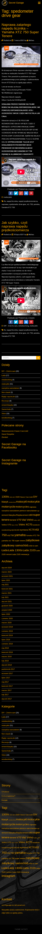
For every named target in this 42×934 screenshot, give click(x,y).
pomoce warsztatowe (28, 511)
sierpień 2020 (7, 610)
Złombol (5, 437)
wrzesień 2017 (7, 673)
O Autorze (5, 792)
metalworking (7, 380)
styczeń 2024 (7, 568)
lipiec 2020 (6, 614)
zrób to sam (33, 546)
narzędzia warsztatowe (10, 388)
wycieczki (15, 530)
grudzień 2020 (7, 606)
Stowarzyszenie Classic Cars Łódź (15, 431)
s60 (31, 515)
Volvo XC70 (25, 524)
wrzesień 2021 (7, 576)
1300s (5, 496)
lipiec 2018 (6, 640)
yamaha (20, 535)
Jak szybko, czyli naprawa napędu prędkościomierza (15, 226)
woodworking (7, 418)
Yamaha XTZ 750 (33, 535)
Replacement (22, 515)
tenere (13, 520)
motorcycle (8, 506)
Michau (31, 40)
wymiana (24, 530)
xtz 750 (30, 204)
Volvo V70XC (15, 525)
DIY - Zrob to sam (10, 326)
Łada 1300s (15, 550)
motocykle (5, 384)
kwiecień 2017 (7, 686)
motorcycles (22, 506)
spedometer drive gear (17, 204)
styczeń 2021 (7, 601)
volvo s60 (37, 520)
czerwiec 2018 (7, 644)
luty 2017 (5, 695)
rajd (38, 511)
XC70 (31, 529)
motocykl (21, 501)
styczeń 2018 (7, 665)
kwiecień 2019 (7, 635)
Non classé (6, 392)
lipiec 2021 (6, 580)
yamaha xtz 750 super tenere (13, 541)
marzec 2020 (7, 623)
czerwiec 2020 (7, 618)
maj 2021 (5, 584)
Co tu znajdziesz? (8, 796)
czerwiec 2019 (7, 631)
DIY (35, 496)
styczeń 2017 (7, 699)
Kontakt (4, 800)
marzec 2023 (7, 572)
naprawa (32, 507)
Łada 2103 (29, 550)
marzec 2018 (7, 656)
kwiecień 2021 (7, 589)
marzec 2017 (7, 690)
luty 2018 (5, 661)
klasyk (5, 501)
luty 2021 (5, 597)
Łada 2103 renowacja (20, 554)
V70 (19, 519)
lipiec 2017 (6, 678)
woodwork (36, 525)
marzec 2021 (7, 593)
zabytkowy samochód (15, 545)
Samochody (6, 409)
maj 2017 (5, 682)
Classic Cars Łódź (26, 497)
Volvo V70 (6, 525)
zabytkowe (33, 540)
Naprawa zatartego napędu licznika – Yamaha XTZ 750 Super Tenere (20, 30)
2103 (17, 497)
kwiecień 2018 (7, 652)
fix (5, 201)
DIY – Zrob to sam (8, 371)
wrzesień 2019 (7, 627)
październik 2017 (8, 669)
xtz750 (10, 535)
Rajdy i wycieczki (8, 397)
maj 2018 (5, 648)
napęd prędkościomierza (28, 201)
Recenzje (5, 401)
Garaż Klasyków (8, 434)
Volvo (4, 413)
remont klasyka (7, 405)
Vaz (24, 519)
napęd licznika (12, 201)
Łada (3, 375)
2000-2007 (12, 497)
